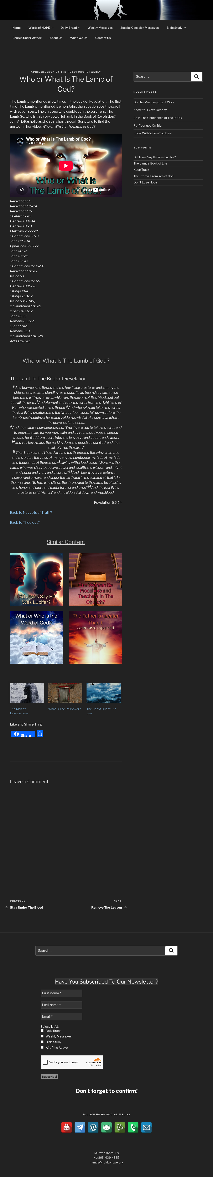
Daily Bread (69, 27)
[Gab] (106, 1127)
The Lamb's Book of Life (150, 163)
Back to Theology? (25, 523)
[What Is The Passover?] (65, 693)
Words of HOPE (39, 27)
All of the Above (56, 1047)
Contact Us (103, 38)
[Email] (146, 1127)
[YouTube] (66, 1127)
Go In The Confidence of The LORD (158, 118)
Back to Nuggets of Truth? (31, 513)
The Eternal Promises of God (153, 176)
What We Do (78, 38)
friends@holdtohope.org (106, 1162)
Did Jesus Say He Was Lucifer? (155, 157)
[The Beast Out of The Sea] (104, 693)
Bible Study (174, 27)
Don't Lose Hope (145, 182)
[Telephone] (133, 1127)
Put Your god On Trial (148, 125)
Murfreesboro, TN (106, 1153)
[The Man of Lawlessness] (27, 693)
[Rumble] (119, 1127)
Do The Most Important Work (154, 102)
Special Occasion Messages (139, 27)
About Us (56, 38)
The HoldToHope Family (81, 71)
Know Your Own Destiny (150, 110)
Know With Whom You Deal (153, 133)
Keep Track (141, 169)
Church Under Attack (27, 38)
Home (16, 27)
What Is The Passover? (64, 709)
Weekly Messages (100, 27)
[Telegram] (79, 1127)
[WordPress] (93, 1127)
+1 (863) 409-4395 (106, 1157)
